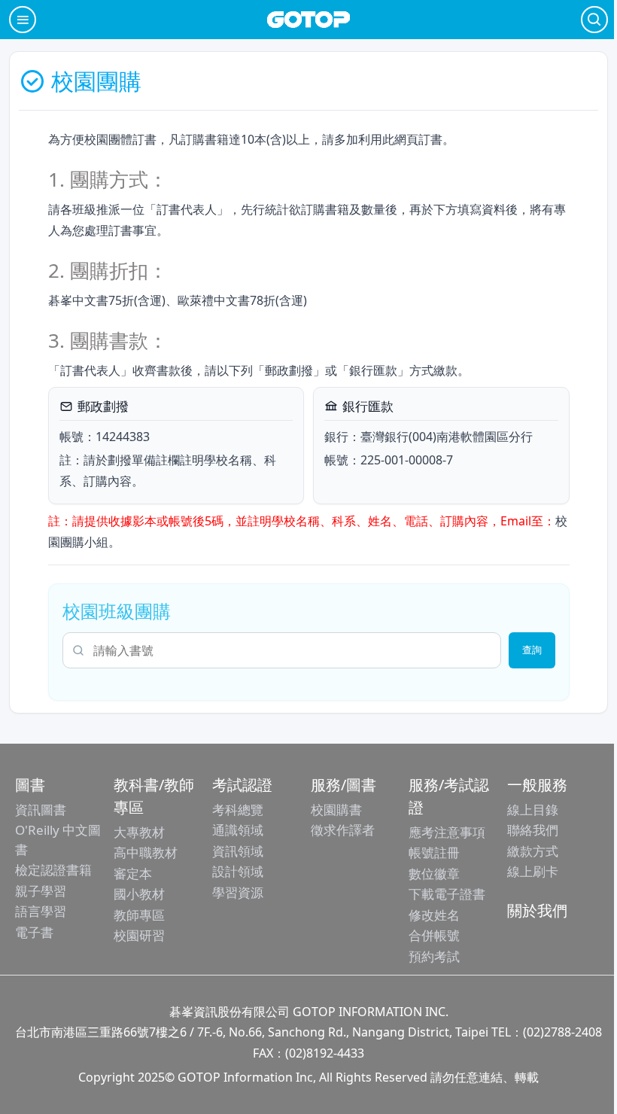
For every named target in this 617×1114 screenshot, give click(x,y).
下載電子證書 (447, 893)
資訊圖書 (40, 809)
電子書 (34, 932)
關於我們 (537, 910)
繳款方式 (532, 851)
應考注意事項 (447, 832)
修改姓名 (434, 915)
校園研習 (139, 935)
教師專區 (139, 915)
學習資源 (237, 892)
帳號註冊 (434, 852)
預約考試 (434, 956)
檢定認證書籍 (53, 869)
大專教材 (139, 832)
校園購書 (336, 809)
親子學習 (40, 890)
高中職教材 (146, 852)
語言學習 (40, 911)
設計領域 (237, 871)
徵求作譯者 (343, 830)
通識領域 (237, 830)
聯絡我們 (532, 830)
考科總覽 (237, 809)
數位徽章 (434, 873)
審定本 (133, 873)
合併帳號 (434, 935)
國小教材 (139, 893)
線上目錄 (532, 809)
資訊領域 (237, 851)
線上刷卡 (532, 871)
